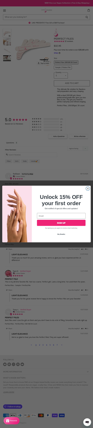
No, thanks (61, 234)
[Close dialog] (88, 189)
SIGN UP (61, 223)
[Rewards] (11, 420)
